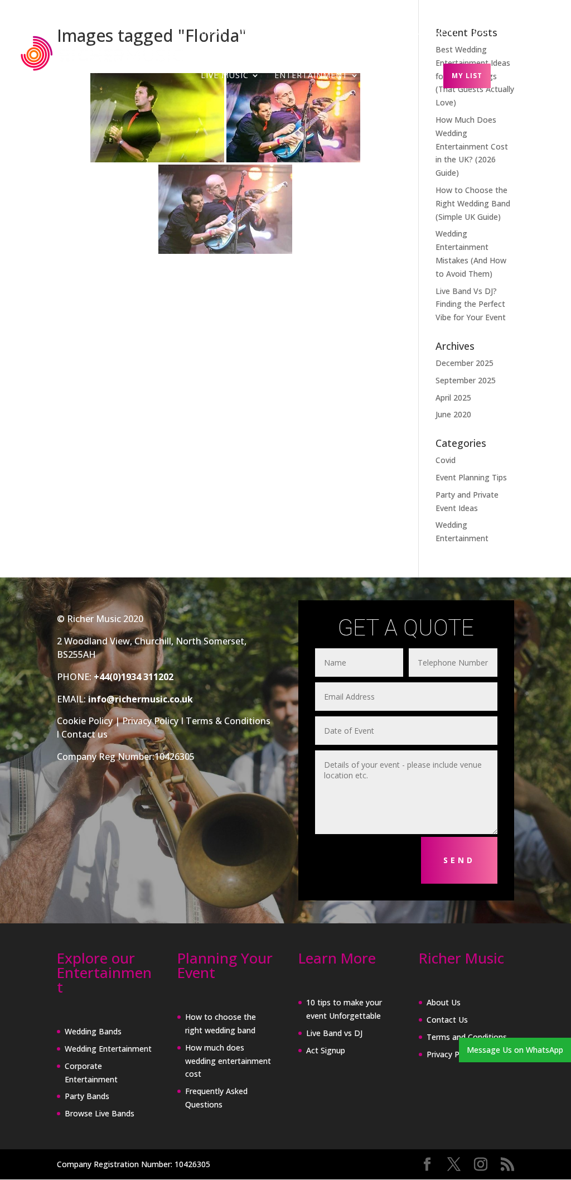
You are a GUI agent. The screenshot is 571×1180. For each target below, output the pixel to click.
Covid (445, 460)
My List (467, 75)
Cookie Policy (85, 721)
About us (396, 75)
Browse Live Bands (99, 1113)
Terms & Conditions (228, 721)
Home (213, 32)
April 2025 (453, 397)
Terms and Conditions (467, 1037)
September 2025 (465, 380)
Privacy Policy (150, 721)
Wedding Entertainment (108, 1048)
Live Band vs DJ (334, 1033)
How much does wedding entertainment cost (228, 1061)
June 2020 (453, 414)
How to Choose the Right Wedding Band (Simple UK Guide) (472, 203)
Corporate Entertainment (394, 32)
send (459, 860)
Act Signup (325, 1050)
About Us (444, 1002)
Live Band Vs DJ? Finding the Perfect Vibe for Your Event (470, 304)
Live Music (225, 75)
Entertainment (311, 75)
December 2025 (464, 363)
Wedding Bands (278, 32)
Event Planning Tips (471, 477)
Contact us (84, 734)
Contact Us (447, 1019)
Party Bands (503, 32)
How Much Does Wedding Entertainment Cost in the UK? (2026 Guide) (471, 146)
